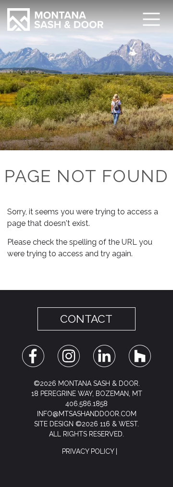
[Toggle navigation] (151, 19)
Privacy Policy (88, 451)
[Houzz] (140, 355)
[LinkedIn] (104, 355)
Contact (86, 319)
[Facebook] (33, 355)
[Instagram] (69, 355)
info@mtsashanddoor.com (86, 414)
